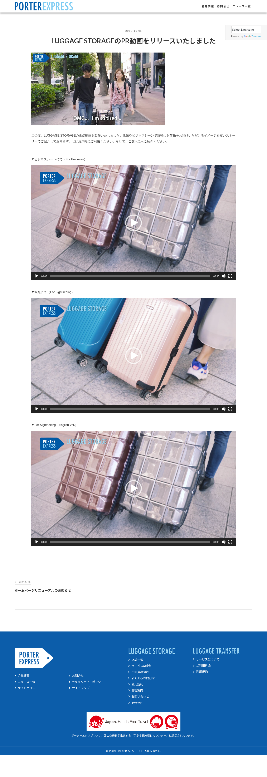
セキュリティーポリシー (88, 682)
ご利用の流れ (140, 672)
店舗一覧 (137, 660)
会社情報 (208, 6)
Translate (256, 36)
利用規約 (137, 684)
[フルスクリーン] (230, 276)
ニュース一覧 (241, 6)
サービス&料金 (141, 666)
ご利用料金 (203, 665)
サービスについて (207, 659)
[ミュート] (224, 276)
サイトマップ (80, 688)
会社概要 (23, 675)
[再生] (37, 276)
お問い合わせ (140, 696)
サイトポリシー (28, 688)
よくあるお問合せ (143, 678)
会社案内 (137, 690)
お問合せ (223, 6)
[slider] (130, 276)
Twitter (136, 702)
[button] (133, 223)
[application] (133, 222)
